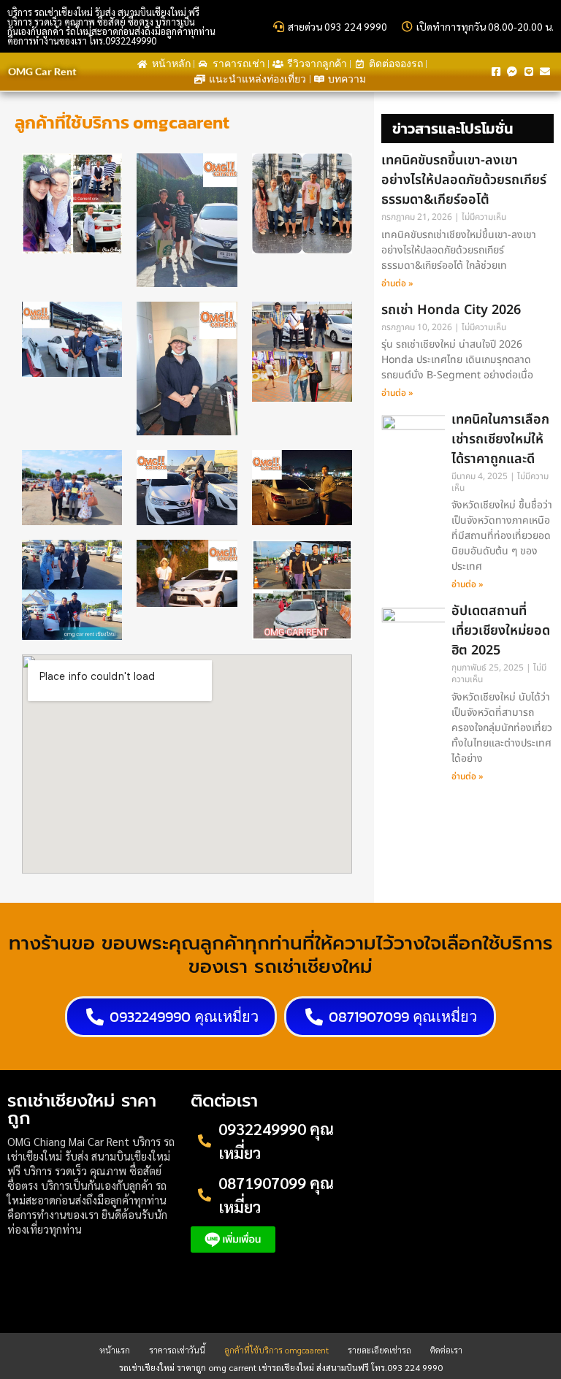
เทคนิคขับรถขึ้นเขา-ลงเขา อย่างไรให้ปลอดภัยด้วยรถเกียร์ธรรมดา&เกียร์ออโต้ (463, 180)
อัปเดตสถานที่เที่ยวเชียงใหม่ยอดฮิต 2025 (500, 630)
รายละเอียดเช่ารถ (379, 1350)
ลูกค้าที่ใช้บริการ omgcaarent (276, 1350)
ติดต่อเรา (446, 1350)
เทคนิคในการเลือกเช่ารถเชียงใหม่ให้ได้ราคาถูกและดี (500, 439)
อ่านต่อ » (397, 283)
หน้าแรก (114, 1350)
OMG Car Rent (42, 71)
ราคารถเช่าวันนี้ (177, 1350)
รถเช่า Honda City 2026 (451, 310)
